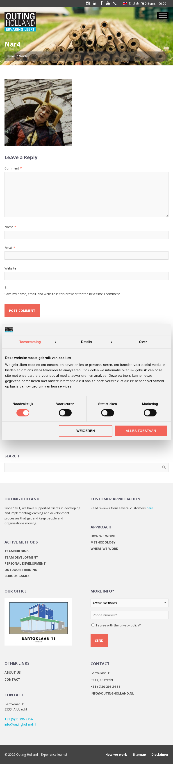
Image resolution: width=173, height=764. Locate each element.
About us (13, 672)
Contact (12, 679)
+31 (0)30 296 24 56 (105, 686)
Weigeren (85, 431)
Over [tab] (143, 342)
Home (11, 56)
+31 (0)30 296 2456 (19, 719)
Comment (13, 168)
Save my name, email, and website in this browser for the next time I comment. (63, 294)
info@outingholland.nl (20, 724)
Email (10, 247)
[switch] (65, 413)
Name (10, 227)
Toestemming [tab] (30, 342)
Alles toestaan (141, 431)
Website (10, 268)
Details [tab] (86, 342)
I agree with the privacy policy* (118, 625)
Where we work (104, 548)
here (150, 508)
